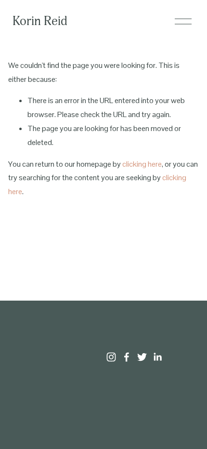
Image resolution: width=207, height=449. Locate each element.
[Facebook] (126, 357)
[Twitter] (142, 357)
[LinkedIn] (157, 357)
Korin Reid (40, 21)
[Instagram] (111, 357)
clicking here (142, 164)
